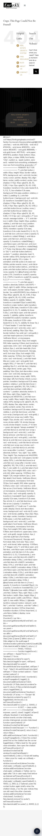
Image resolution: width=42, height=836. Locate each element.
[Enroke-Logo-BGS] (11, 3)
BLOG (22, 63)
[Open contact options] (37, 831)
